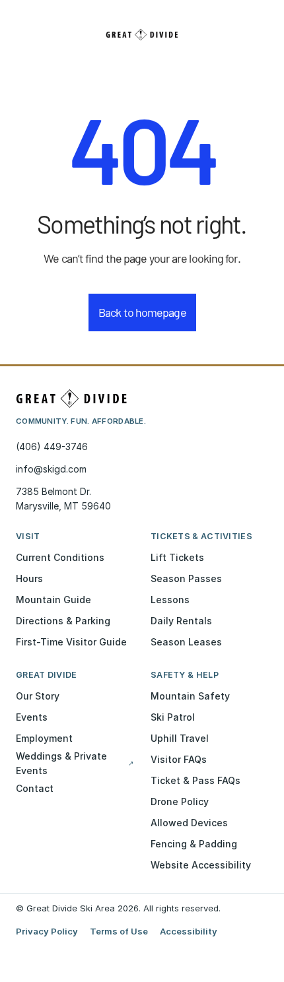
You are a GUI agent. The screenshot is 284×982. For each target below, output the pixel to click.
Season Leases (186, 641)
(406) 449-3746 (52, 446)
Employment (44, 738)
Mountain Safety (190, 696)
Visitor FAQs (179, 759)
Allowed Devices (189, 822)
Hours (29, 578)
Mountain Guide (53, 599)
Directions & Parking (63, 620)
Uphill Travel (180, 738)
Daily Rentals (181, 620)
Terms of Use (119, 931)
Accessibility (188, 931)
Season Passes (186, 578)
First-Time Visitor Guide (71, 641)
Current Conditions (60, 557)
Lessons (170, 599)
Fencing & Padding (194, 843)
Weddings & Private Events (74, 763)
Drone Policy (180, 801)
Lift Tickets (177, 557)
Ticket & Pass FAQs (195, 780)
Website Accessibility (201, 864)
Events (32, 717)
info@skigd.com (51, 469)
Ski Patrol (173, 717)
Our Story (37, 696)
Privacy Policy (47, 931)
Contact (34, 788)
